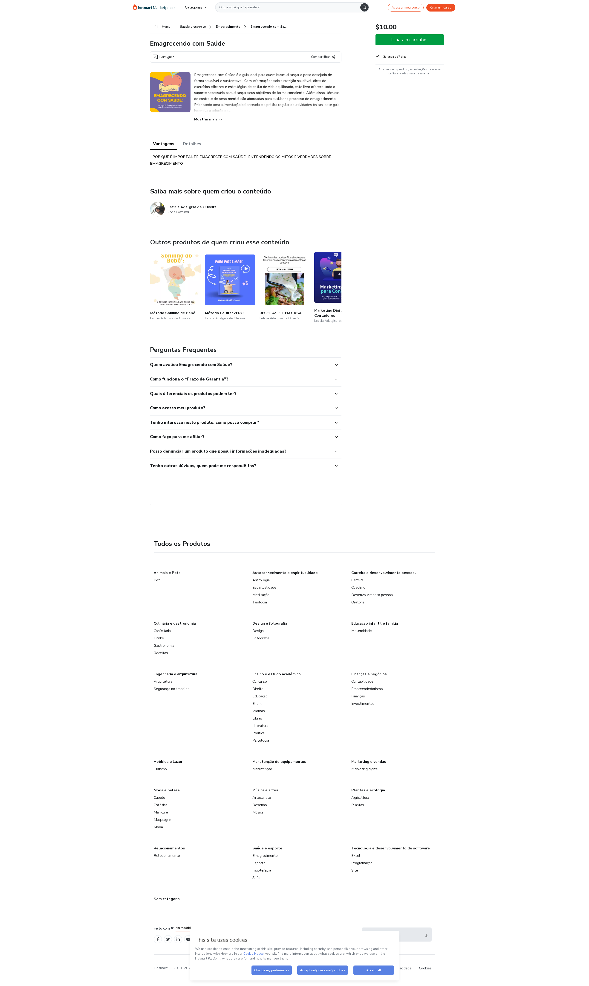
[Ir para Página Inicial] (155, 7)
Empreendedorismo (367, 688)
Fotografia (260, 638)
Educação (260, 696)
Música (257, 812)
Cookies (425, 968)
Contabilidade (362, 681)
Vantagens (163, 143)
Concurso (259, 681)
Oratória (357, 602)
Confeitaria (162, 630)
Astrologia (261, 580)
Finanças (358, 696)
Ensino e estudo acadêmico (276, 674)
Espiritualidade (264, 587)
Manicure (161, 812)
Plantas (357, 805)
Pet (157, 580)
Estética (160, 805)
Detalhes (192, 143)
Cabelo (159, 797)
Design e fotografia (269, 623)
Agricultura (360, 797)
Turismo (160, 769)
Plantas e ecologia (368, 790)
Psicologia (260, 740)
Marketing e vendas (368, 761)
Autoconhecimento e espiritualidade (285, 572)
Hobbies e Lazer (168, 761)
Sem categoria (167, 898)
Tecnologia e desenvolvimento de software (390, 848)
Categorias (193, 7)
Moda (158, 827)
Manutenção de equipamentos (279, 761)
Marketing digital (365, 769)
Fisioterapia (261, 870)
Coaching (358, 587)
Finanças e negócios (369, 674)
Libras (257, 718)
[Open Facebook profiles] (158, 939)
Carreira (357, 580)
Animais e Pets (167, 572)
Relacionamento (167, 855)
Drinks (159, 638)
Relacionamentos (169, 848)
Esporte (259, 863)
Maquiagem (163, 819)
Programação (361, 863)
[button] (240, 364)
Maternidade (361, 630)
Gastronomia (164, 645)
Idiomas (258, 711)
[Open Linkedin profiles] (178, 939)
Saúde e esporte (267, 848)
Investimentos (363, 703)
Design (258, 630)
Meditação (260, 594)
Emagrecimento (265, 855)
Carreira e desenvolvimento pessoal (383, 572)
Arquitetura (163, 681)
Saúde (257, 877)
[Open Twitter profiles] (168, 939)
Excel (355, 855)
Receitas (161, 652)
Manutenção (262, 769)
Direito (257, 688)
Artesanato (261, 797)
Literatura (260, 725)
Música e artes (265, 790)
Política (258, 733)
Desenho (259, 805)
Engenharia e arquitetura (175, 674)
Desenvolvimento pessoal (372, 594)
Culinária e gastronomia (175, 623)
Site (354, 870)
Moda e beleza (167, 790)
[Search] (364, 7)
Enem (257, 703)
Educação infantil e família (374, 623)
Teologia (259, 602)
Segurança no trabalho (172, 688)
